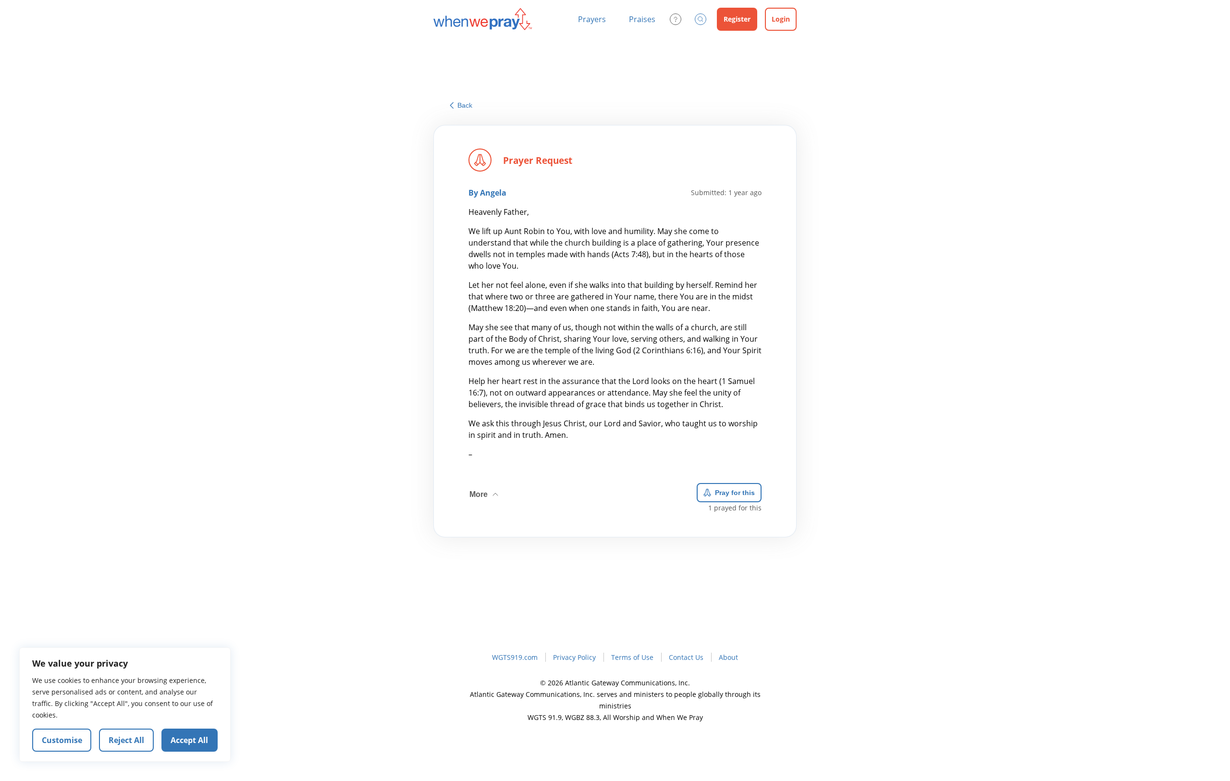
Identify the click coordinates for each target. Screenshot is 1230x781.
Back (464, 105)
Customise (62, 740)
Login (781, 19)
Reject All (126, 740)
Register (737, 19)
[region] (125, 704)
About (728, 657)
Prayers (592, 19)
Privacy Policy (574, 657)
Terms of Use (632, 657)
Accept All (189, 740)
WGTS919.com (515, 657)
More (484, 490)
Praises (642, 19)
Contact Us (686, 657)
